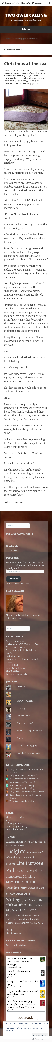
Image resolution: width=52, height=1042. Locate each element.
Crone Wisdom (38, 841)
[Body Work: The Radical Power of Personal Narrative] (42, 994)
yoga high (34, 83)
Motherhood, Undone (16, 647)
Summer (33, 900)
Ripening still (30, 775)
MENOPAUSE (14, 876)
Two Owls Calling (26, 15)
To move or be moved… (16, 674)
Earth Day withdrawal (15, 668)
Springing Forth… (14, 656)
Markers (43, 70)
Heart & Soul (12, 665)
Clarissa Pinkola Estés (14, 967)
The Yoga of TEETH (25, 716)
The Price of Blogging (27, 745)
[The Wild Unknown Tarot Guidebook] (42, 973)
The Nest (17, 75)
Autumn (10, 841)
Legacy (27, 857)
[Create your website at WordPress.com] (26, 3)
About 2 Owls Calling (15, 817)
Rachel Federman (17, 795)
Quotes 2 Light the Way (16, 826)
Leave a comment (15, 502)
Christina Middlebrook (14, 987)
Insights (15, 851)
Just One (10, 653)
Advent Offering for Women (29, 730)
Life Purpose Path (14, 823)
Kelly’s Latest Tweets (20, 940)
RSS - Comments (13, 933)
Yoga (24, 75)
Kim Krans (11, 977)
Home (7, 38)
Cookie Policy (9, 1030)
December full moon (28, 78)
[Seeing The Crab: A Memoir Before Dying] (42, 983)
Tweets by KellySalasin (16, 945)
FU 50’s (9, 820)
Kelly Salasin (15, 775)
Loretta (24, 871)
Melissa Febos (12, 997)
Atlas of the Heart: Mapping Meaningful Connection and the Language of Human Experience (21, 1004)
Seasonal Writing (28, 73)
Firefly (20, 738)
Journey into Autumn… (16, 641)
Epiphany (21, 708)
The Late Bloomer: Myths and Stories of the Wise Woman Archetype (20, 961)
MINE (19, 693)
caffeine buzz (37, 75)
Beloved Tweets (23, 842)
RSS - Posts (11, 930)
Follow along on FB (19, 533)
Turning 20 (29, 782)
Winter (33, 923)
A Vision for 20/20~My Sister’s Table (22, 644)
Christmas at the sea (25, 63)
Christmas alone (11, 78)
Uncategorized (21, 923)
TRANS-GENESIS (13, 671)
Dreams (9, 845)
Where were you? (25, 723)
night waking (22, 80)
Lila (18, 871)
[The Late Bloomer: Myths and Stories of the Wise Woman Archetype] (42, 959)
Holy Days (34, 70)
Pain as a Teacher (11, 73)
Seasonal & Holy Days (15, 829)
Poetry (24, 888)
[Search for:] (18, 526)
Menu (26, 29)
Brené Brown (11, 1010)
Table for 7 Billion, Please (28, 753)
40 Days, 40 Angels (25, 701)
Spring (24, 900)
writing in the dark (21, 83)
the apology (22, 686)
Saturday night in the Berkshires (21, 650)
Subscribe (12, 557)
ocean (31, 80)
